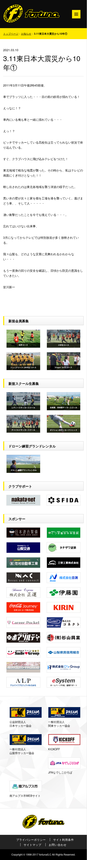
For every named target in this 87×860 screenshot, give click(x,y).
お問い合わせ (58, 844)
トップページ (10, 33)
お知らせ (26, 33)
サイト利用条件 (63, 839)
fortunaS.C (45, 854)
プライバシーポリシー (31, 839)
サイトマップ (32, 844)
